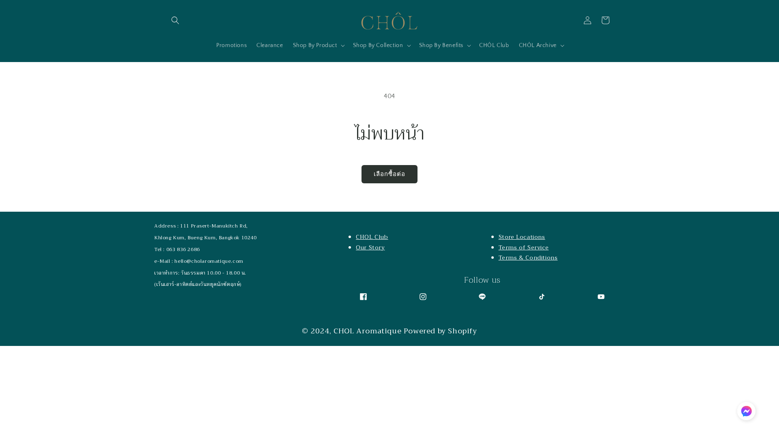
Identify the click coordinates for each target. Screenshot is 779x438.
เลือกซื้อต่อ (389, 174)
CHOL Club (372, 237)
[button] (175, 20)
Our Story (370, 247)
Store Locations (522, 237)
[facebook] (363, 296)
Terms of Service (524, 247)
